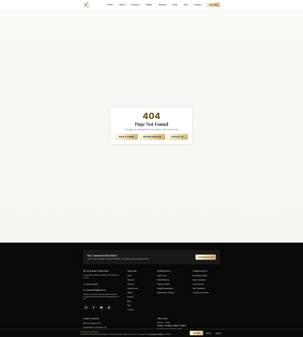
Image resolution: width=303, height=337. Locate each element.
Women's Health (163, 284)
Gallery (149, 4)
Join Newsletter (206, 257)
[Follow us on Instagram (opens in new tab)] (86, 307)
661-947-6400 (92, 284)
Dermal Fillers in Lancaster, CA (94, 327)
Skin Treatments (199, 288)
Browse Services (152, 137)
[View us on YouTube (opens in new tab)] (101, 307)
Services (135, 4)
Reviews (162, 4)
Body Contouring (199, 280)
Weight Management (165, 288)
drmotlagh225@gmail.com (96, 290)
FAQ (186, 4)
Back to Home (126, 137)
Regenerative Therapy (165, 293)
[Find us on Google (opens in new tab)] (109, 307)
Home (110, 4)
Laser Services (198, 284)
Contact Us (177, 137)
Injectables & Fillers (200, 276)
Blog (175, 4)
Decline (208, 333)
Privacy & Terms (156, 334)
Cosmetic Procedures (201, 293)
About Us (130, 280)
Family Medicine (163, 280)
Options (218, 333)
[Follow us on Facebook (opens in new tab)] (94, 307)
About (122, 4)
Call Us (213, 5)
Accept (196, 333)
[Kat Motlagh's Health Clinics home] (86, 5)
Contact (197, 4)
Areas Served (132, 288)
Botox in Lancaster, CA (92, 323)
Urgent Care (161, 276)
